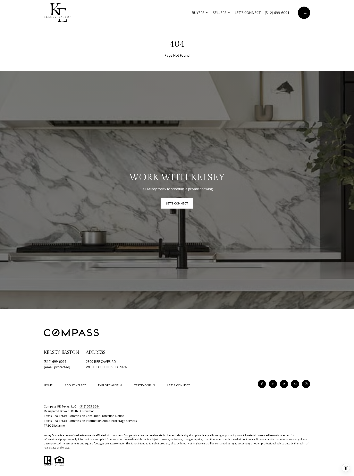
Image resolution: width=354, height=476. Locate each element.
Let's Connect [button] (177, 203)
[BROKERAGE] (306, 384)
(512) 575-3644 (89, 406)
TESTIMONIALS (144, 385)
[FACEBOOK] (262, 384)
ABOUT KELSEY (75, 385)
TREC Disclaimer (55, 425)
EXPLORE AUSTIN (110, 385)
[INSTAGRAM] (273, 384)
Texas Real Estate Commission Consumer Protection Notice (84, 416)
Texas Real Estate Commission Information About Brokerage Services (90, 421)
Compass (129, 435)
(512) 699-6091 (277, 12)
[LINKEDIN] (284, 384)
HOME (48, 385)
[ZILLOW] (295, 384)
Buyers (198, 12)
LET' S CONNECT (178, 385)
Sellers (219, 12)
